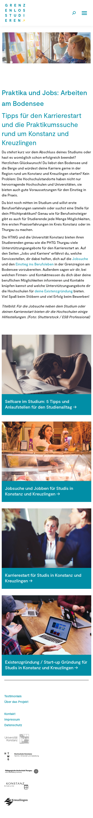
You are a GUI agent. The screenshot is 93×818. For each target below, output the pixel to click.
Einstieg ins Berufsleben (35, 264)
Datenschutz (13, 725)
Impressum (12, 719)
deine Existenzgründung (53, 291)
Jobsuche (79, 259)
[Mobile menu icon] (84, 13)
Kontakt (9, 714)
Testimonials (13, 696)
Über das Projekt (16, 702)
